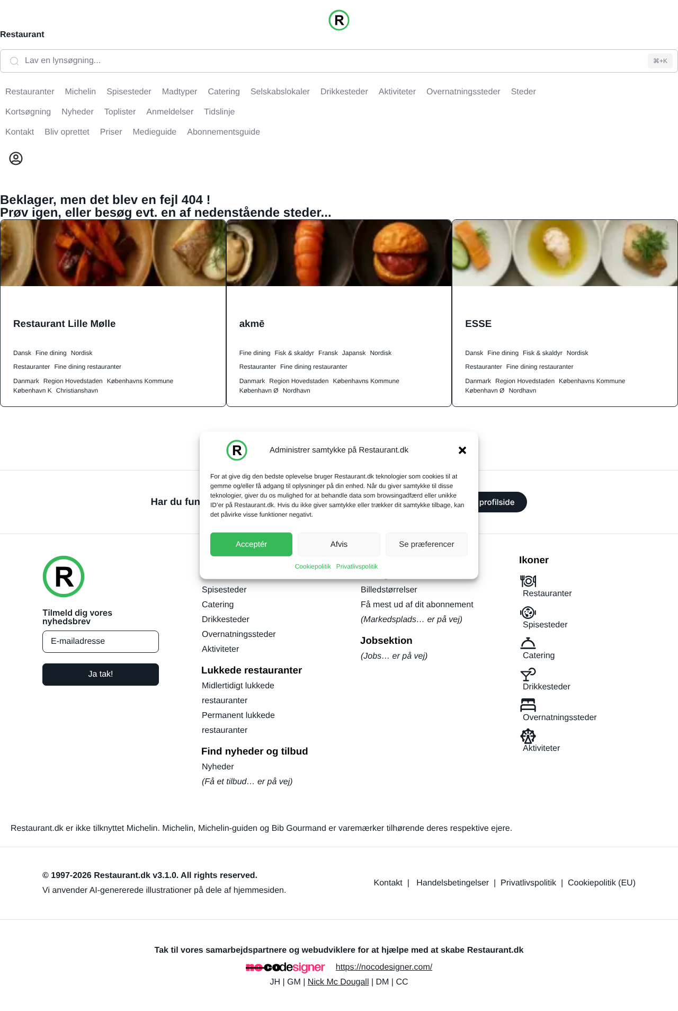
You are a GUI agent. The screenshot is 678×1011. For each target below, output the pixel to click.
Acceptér (251, 543)
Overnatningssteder (239, 634)
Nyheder (218, 766)
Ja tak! (100, 674)
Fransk (328, 353)
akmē (252, 323)
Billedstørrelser (389, 590)
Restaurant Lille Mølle (64, 323)
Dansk (22, 353)
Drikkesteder (225, 619)
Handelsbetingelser (452, 883)
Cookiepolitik (313, 566)
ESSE (478, 323)
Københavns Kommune (140, 381)
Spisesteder (224, 590)
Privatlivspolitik (357, 566)
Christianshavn (77, 390)
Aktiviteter (220, 649)
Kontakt (388, 883)
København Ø (259, 390)
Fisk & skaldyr (294, 353)
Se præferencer (426, 543)
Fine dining (51, 353)
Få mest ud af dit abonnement (417, 604)
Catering (218, 604)
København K (32, 390)
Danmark (26, 381)
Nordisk (82, 353)
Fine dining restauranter (87, 366)
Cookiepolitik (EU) (602, 883)
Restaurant (22, 34)
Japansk (354, 353)
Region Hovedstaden (73, 381)
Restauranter (31, 366)
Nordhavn (296, 390)
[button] (462, 450)
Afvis (339, 543)
